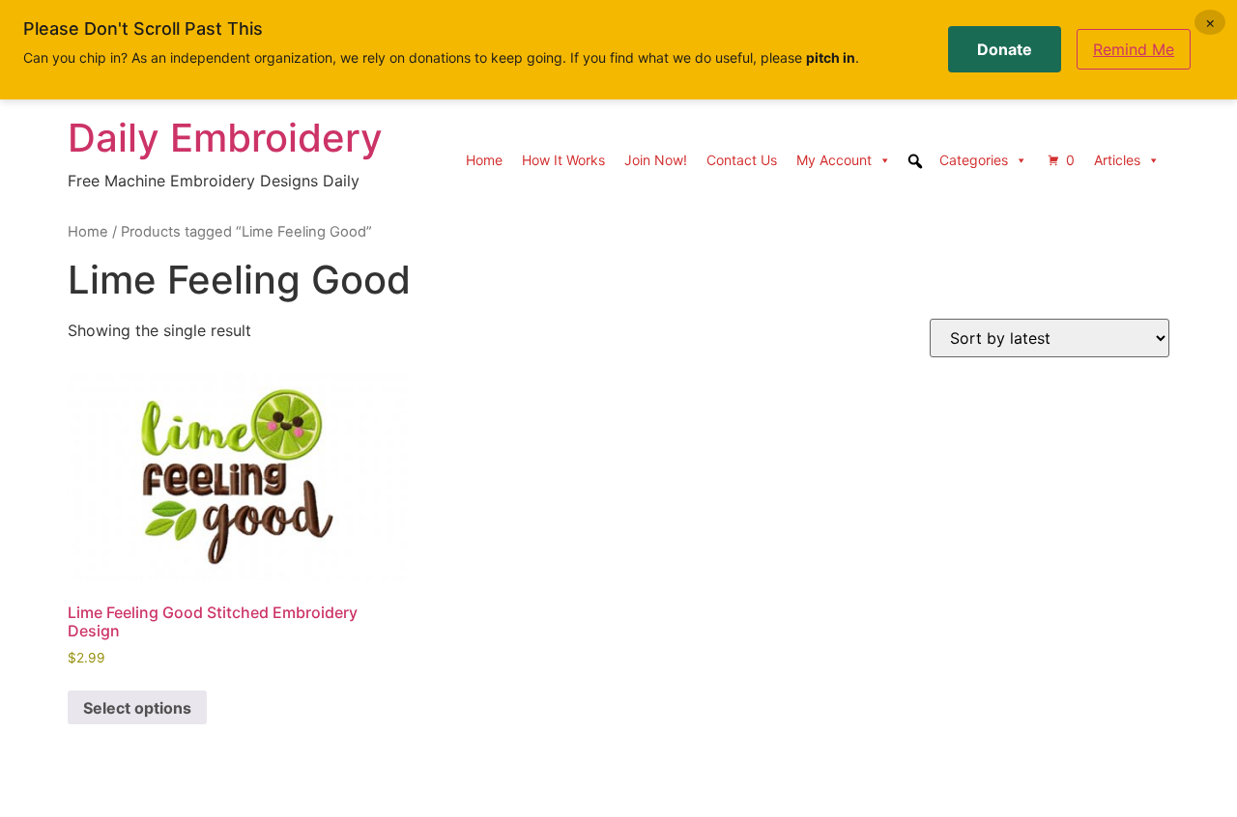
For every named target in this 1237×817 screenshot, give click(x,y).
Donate (1004, 49)
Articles (1117, 160)
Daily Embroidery (225, 137)
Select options (137, 708)
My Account (834, 160)
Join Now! (655, 160)
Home (484, 160)
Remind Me (1133, 49)
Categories (973, 160)
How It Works (563, 160)
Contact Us (741, 160)
